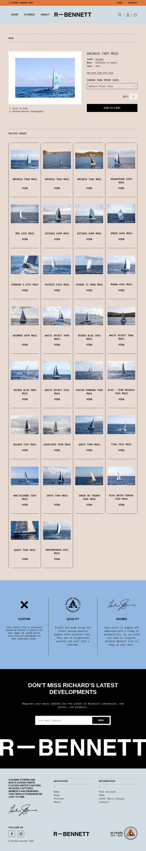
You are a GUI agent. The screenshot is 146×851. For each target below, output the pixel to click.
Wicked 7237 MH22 (24, 444)
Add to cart (112, 108)
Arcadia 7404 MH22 (25, 179)
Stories (59, 798)
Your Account (107, 791)
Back (11, 38)
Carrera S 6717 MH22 (24, 284)
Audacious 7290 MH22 (57, 444)
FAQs (119, 3)
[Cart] (135, 14)
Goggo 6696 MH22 (121, 233)
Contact (132, 3)
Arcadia (99, 59)
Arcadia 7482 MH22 (89, 179)
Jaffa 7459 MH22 (57, 495)
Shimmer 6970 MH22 (25, 335)
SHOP (14, 14)
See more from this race (100, 72)
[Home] (72, 15)
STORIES (29, 14)
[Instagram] (21, 834)
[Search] (119, 14)
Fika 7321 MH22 (121, 444)
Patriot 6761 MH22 (57, 284)
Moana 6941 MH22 (121, 284)
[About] (123, 834)
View (25, 188)
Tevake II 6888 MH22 (89, 284)
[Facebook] (12, 834)
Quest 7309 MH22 (89, 444)
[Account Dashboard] (128, 14)
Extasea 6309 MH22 (89, 233)
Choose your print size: (103, 80)
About (45, 14)
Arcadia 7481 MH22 (57, 179)
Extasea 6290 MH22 (57, 233)
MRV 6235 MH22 (25, 233)
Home (56, 791)
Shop (56, 795)
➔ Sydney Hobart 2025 (21, 3)
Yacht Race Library (111, 798)
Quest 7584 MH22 (25, 549)
